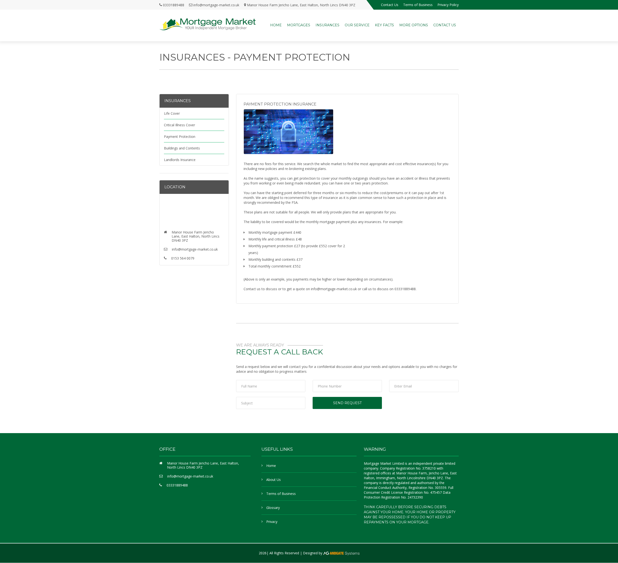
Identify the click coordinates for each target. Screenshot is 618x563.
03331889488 (173, 5)
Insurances (327, 25)
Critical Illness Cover (179, 125)
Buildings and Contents (182, 148)
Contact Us (389, 4)
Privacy (271, 522)
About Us (273, 480)
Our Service (357, 25)
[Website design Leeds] (341, 553)
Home (276, 25)
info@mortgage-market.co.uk (216, 5)
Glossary (273, 508)
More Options (413, 25)
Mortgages (298, 25)
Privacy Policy (448, 4)
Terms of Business (418, 4)
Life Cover (172, 113)
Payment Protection (179, 136)
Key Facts (384, 25)
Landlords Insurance (180, 159)
